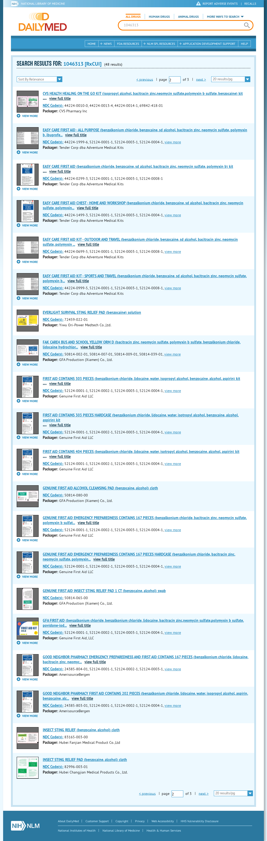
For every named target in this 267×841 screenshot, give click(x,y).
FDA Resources (128, 44)
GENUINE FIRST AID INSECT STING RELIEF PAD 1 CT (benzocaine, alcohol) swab (104, 590)
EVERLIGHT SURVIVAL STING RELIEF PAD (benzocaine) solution (92, 312)
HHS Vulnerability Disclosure (200, 821)
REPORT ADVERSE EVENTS (220, 3)
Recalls (250, 3)
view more (173, 142)
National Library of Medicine (43, 3)
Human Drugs (159, 17)
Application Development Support (209, 44)
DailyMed (43, 22)
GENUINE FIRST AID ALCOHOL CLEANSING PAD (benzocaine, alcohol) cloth (100, 488)
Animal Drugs (188, 17)
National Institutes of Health (77, 830)
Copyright (122, 821)
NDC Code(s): (53, 105)
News (108, 44)
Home (92, 44)
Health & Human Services (164, 830)
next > (201, 79)
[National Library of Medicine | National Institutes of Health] (25, 826)
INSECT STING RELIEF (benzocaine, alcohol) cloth (81, 730)
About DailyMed (68, 821)
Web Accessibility (162, 821)
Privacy (140, 821)
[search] (247, 25)
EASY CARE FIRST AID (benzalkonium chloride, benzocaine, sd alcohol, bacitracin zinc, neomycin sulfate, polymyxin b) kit (138, 166)
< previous (144, 79)
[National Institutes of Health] (16, 3)
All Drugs (133, 17)
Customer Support (97, 821)
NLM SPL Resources (161, 44)
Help (244, 44)
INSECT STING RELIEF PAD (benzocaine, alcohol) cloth (85, 759)
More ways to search (223, 17)
